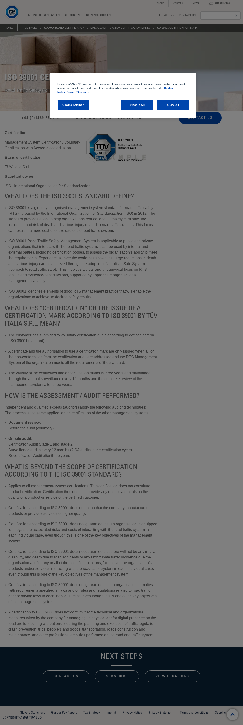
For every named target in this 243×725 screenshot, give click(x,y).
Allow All (173, 104)
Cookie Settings (73, 104)
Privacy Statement (78, 92)
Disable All (137, 104)
